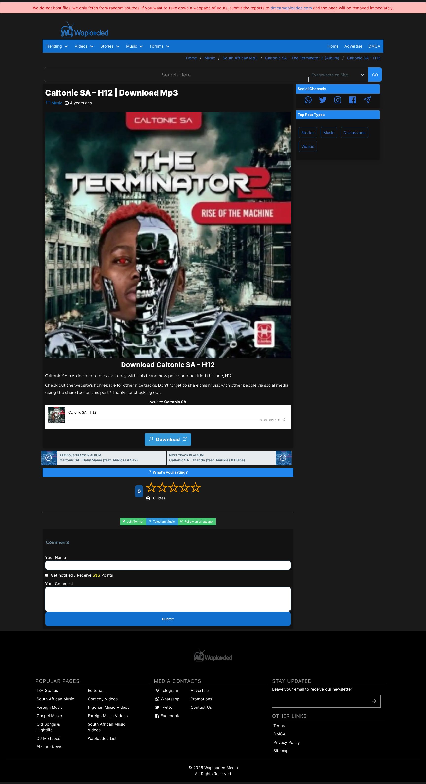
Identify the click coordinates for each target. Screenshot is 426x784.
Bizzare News (49, 746)
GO (375, 74)
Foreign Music (50, 707)
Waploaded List (102, 738)
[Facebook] (352, 101)
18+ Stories (47, 690)
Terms (279, 725)
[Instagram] (337, 101)
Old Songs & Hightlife (48, 727)
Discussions (354, 132)
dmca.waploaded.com (291, 7)
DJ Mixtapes (48, 738)
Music (56, 102)
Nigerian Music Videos (108, 707)
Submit (168, 619)
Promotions (201, 698)
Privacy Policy (286, 742)
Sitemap (281, 750)
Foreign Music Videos (108, 715)
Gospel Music (49, 715)
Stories (307, 132)
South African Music (55, 698)
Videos (307, 146)
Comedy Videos (103, 698)
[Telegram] (367, 101)
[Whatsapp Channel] (308, 101)
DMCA (374, 46)
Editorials (96, 690)
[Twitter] (323, 101)
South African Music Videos (106, 727)
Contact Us (201, 707)
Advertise (200, 690)
